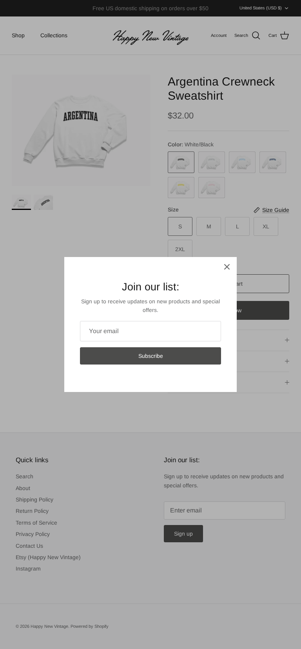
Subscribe (150, 356)
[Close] (227, 266)
